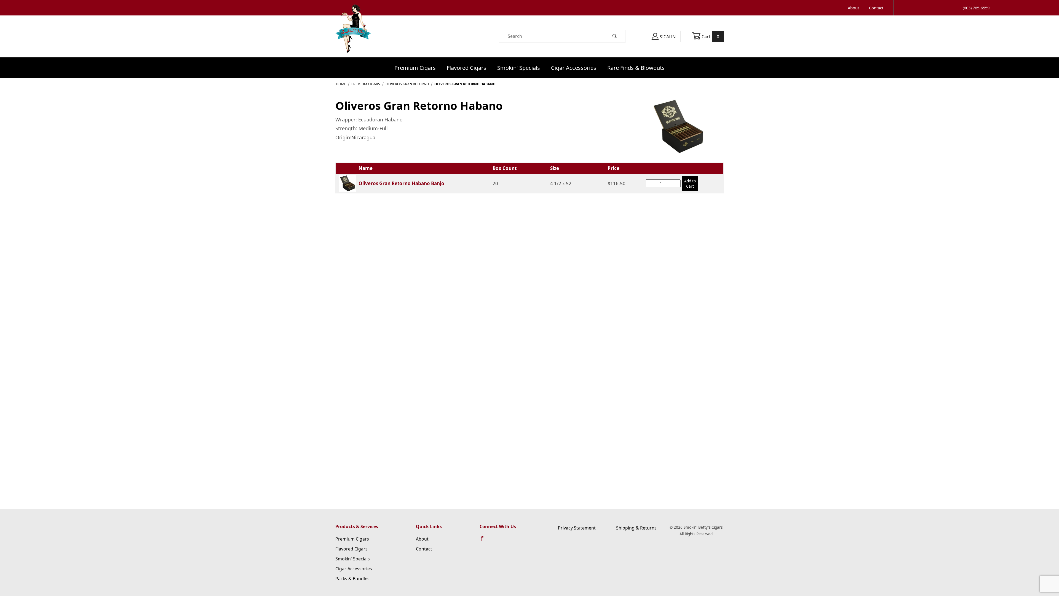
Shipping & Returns (636, 528)
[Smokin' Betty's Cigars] (353, 36)
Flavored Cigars (466, 67)
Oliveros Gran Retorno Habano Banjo (401, 183)
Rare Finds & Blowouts (636, 67)
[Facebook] (485, 541)
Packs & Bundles (352, 579)
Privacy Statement (577, 528)
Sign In (667, 37)
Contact (876, 7)
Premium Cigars (415, 67)
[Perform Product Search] (614, 36)
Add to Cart (690, 183)
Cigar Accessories (573, 67)
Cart (710, 37)
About (853, 7)
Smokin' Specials (518, 67)
